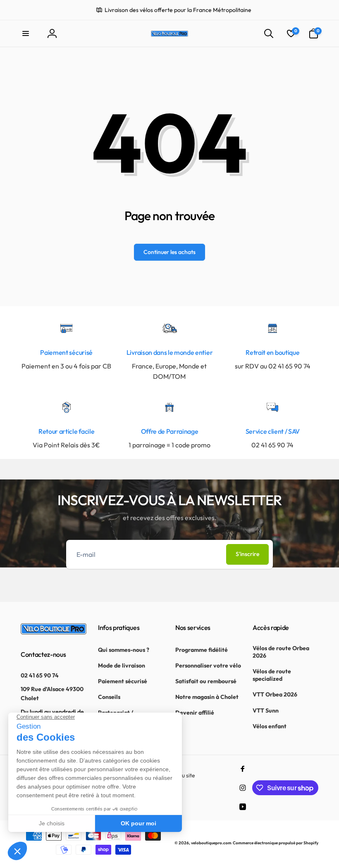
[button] (26, 33)
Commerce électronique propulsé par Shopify (275, 843)
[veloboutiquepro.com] (53, 632)
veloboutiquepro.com (211, 843)
